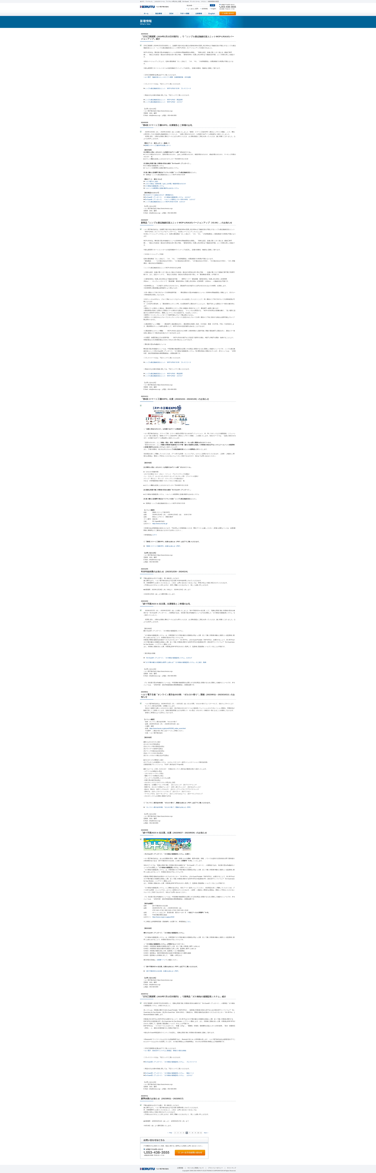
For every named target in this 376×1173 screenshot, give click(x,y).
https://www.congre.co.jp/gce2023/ (163, 917)
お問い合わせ (227, 13)
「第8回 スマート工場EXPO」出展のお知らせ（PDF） (163, 546)
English (213, 8)
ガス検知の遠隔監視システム (154, 186)
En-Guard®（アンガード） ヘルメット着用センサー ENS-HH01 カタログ (170, 199)
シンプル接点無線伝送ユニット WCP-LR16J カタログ (164, 102)
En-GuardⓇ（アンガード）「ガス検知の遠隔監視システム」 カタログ (168, 1075)
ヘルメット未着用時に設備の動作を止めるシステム (162, 188)
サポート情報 (184, 13)
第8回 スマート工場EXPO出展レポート (158, 145)
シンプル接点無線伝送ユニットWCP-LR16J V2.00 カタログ (165, 202)
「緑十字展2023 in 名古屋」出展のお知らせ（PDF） (162, 971)
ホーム (146, 13)
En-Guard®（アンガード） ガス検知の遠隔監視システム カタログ (168, 197)
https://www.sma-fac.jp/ (159, 523)
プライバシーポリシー (215, 1168)
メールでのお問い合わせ (190, 1152)
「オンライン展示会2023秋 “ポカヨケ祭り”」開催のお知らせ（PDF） (168, 807)
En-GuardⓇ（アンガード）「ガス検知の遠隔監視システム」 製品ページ (169, 1073)
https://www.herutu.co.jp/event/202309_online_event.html (167, 728)
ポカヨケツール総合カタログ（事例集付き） (159, 195)
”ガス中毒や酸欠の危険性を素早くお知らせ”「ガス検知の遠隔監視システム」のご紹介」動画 (175, 662)
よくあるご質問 (193, 8)
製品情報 (158, 13)
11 (201, 1133)
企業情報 (198, 13)
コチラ (154, 535)
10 (198, 1133)
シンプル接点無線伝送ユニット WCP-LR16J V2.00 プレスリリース (168, 88)
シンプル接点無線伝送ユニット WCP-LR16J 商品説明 (164, 99)
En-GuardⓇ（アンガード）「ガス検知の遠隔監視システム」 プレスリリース (171, 1062)
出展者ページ (161, 960)
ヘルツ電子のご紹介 (151, 181)
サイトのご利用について (196, 1168)
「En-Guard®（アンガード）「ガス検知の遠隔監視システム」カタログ (168, 658)
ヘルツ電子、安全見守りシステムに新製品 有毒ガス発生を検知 (165, 1050)
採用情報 (205, 8)
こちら (188, 921)
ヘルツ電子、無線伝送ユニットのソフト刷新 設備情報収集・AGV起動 (167, 77)
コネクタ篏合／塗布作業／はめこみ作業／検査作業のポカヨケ (165, 183)
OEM (171, 13)
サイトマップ (231, 1168)
